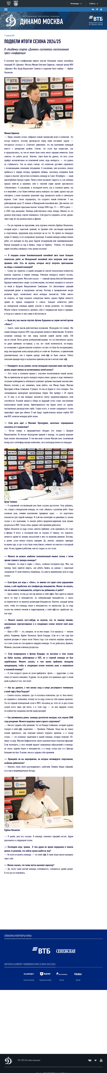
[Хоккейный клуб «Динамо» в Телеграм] (97, 9)
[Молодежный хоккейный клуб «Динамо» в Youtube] (101, 9)
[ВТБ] (96, 20)
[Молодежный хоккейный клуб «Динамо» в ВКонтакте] (92, 9)
